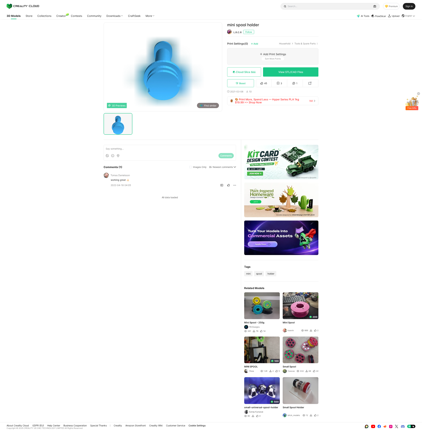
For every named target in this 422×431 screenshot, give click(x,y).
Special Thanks (98, 425)
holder (271, 273)
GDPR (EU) (38, 425)
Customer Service (175, 425)
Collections (44, 15)
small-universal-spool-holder (261, 407)
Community (94, 15)
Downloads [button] (113, 15)
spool (259, 273)
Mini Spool (289, 322)
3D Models (14, 15)
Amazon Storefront (135, 425)
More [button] (149, 15)
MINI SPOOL (251, 366)
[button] (408, 15)
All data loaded (170, 197)
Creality (118, 425)
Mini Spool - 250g (254, 322)
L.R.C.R (237, 32)
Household (284, 43)
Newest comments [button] (223, 167)
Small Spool (289, 366)
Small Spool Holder (293, 407)
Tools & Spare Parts (305, 43)
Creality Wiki (156, 425)
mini (248, 273)
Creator (61, 15)
